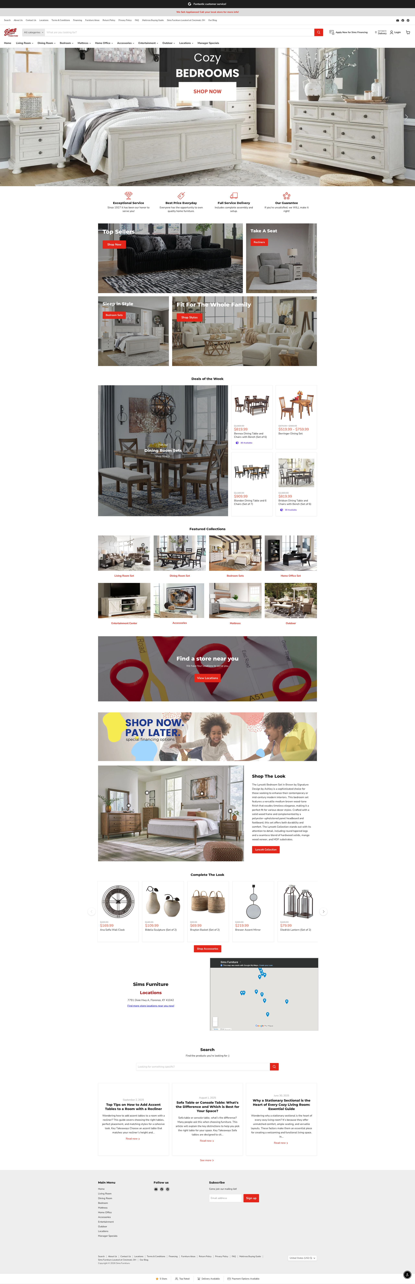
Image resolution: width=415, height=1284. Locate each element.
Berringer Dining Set (291, 433)
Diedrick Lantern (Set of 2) (295, 930)
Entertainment (147, 43)
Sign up (251, 1198)
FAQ (137, 20)
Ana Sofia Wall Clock (112, 930)
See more (206, 1160)
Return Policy (109, 20)
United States (301, 1258)
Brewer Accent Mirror (248, 930)
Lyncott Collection (266, 849)
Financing (77, 20)
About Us (18, 20)
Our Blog (212, 20)
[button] (9, 117)
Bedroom (65, 43)
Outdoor (167, 43)
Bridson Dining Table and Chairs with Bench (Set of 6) (295, 502)
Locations (43, 20)
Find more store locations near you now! (150, 1006)
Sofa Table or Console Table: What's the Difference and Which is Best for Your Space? (207, 1107)
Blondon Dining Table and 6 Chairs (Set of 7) (250, 502)
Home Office (103, 43)
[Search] (318, 32)
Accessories (124, 43)
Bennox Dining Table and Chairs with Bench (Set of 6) (250, 435)
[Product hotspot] (147, 792)
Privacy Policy (125, 20)
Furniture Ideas (92, 20)
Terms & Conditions (61, 20)
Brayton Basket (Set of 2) (205, 930)
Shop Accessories (207, 949)
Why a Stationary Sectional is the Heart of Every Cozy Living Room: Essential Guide (281, 1105)
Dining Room (46, 43)
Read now (132, 1139)
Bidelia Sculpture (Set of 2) (161, 930)
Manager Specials (208, 43)
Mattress (83, 43)
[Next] (323, 911)
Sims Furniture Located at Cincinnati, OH (186, 20)
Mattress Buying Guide (153, 20)
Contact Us (31, 20)
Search (7, 20)
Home (7, 43)
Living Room (23, 43)
